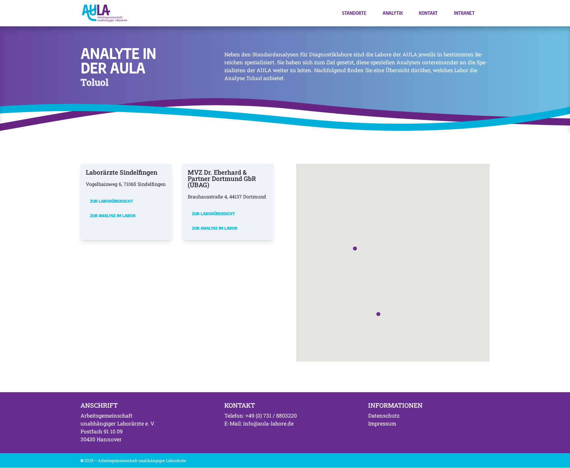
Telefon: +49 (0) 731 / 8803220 (260, 415)
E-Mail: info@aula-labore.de (259, 423)
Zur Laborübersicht (111, 201)
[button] (355, 248)
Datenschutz (383, 415)
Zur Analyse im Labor (113, 215)
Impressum (382, 423)
